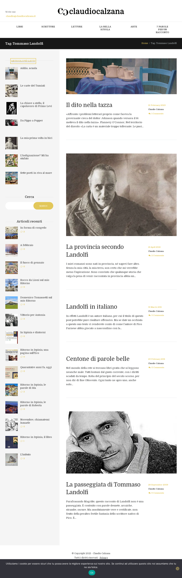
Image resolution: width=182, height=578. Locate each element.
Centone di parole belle (98, 359)
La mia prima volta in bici (36, 138)
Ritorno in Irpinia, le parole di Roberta (33, 404)
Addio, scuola (28, 68)
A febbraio (26, 245)
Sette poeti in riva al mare (36, 172)
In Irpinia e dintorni (33, 332)
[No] (177, 568)
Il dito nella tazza (89, 105)
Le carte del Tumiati (32, 85)
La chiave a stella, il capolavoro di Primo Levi (36, 105)
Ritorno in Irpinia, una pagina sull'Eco (34, 351)
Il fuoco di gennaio (32, 262)
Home (144, 43)
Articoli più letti (23, 61)
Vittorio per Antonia (32, 314)
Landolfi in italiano (91, 307)
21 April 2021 (154, 247)
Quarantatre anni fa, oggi (36, 367)
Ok (91, 572)
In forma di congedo (33, 227)
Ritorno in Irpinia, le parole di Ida (33, 386)
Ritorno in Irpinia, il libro (36, 437)
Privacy (104, 557)
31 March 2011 (155, 307)
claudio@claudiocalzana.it (21, 16)
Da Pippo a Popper (31, 120)
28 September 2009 (158, 485)
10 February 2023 (157, 105)
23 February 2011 (156, 359)
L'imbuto (25, 454)
